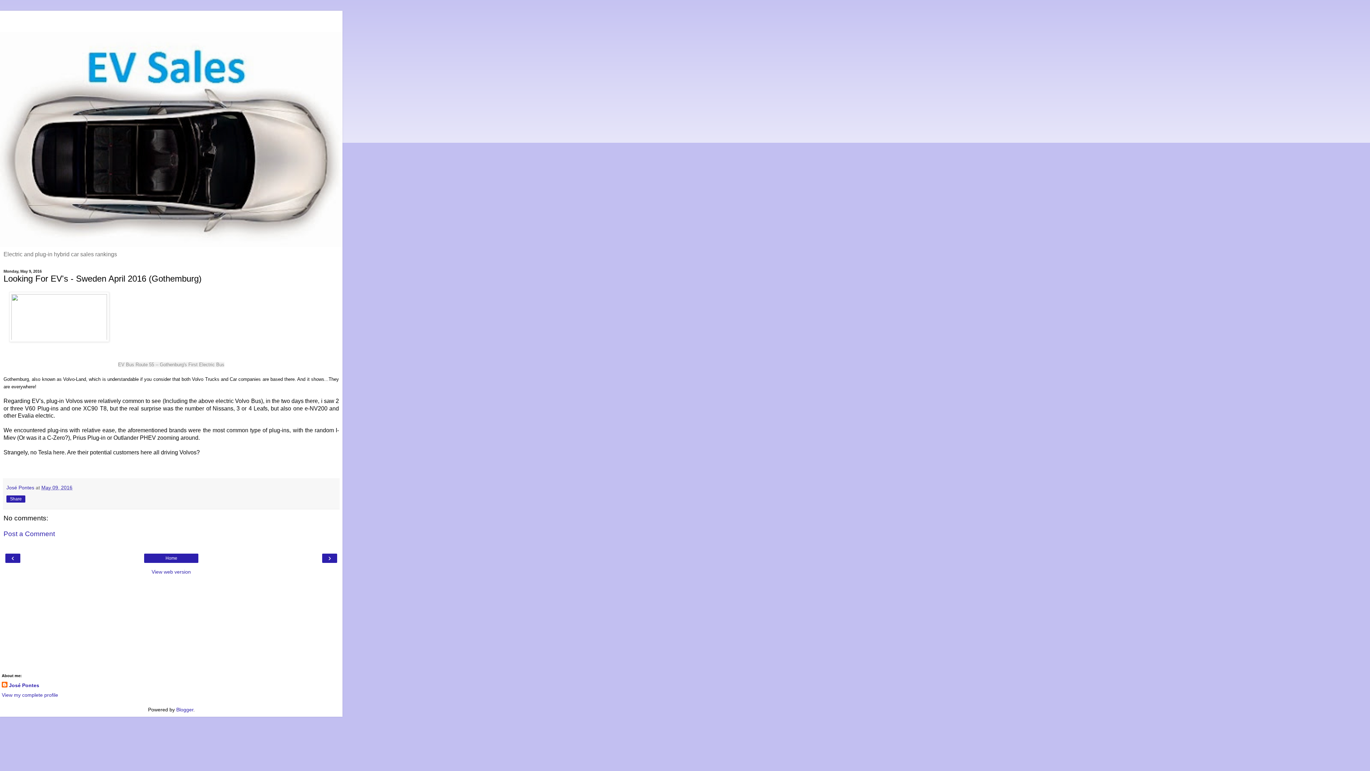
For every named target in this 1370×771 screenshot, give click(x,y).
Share (16, 499)
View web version (171, 572)
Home (171, 558)
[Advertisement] (171, 20)
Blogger (184, 709)
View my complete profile (30, 695)
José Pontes (24, 685)
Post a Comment (29, 534)
